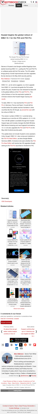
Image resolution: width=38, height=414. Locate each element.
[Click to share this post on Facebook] (7, 345)
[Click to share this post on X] (20, 344)
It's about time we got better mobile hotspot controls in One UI (10, 331)
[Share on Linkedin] (16, 348)
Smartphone (14, 81)
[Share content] (3, 345)
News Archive (15, 383)
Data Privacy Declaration (27, 406)
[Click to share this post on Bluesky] (16, 345)
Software (22, 81)
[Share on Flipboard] (34, 344)
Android (27, 79)
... (35, 5)
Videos (26, 5)
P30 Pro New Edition (10, 138)
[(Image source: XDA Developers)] (19, 170)
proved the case (27, 110)
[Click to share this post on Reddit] (25, 344)
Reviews (11, 5)
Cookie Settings (14, 408)
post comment (6, 322)
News (19, 5)
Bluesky (33, 376)
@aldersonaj (24, 376)
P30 (20, 92)
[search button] (31, 2)
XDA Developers (7, 201)
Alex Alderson (5, 79)
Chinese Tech (6, 81)
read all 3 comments (7, 319)
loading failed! (4, 390)
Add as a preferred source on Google (21, 340)
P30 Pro (26, 92)
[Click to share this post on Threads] (11, 345)
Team (16, 406)
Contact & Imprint (8, 406)
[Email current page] (21, 348)
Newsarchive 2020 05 (25, 383)
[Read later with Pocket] (30, 344)
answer (16, 319)
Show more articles (19, 308)
